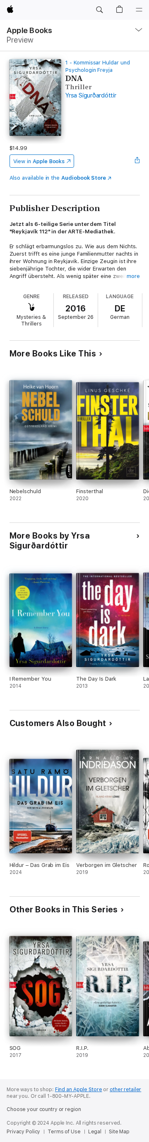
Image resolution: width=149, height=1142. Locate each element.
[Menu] (139, 10)
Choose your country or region (44, 1109)
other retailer (125, 1089)
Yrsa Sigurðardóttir (90, 95)
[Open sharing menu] (137, 161)
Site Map (119, 1132)
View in (39, 161)
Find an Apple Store (78, 1089)
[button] (99, 10)
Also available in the (58, 178)
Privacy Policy (23, 1132)
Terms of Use (64, 1132)
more (133, 276)
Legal (94, 1132)
